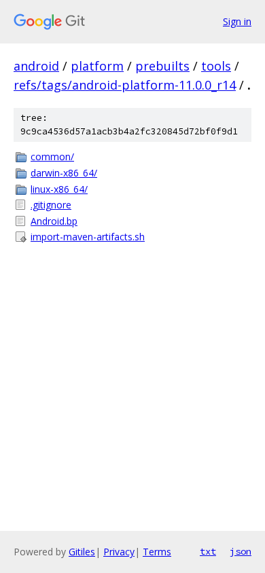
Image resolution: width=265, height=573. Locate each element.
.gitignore (51, 204)
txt (208, 551)
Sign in (237, 21)
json (240, 551)
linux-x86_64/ (59, 189)
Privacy (119, 551)
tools (216, 66)
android (36, 66)
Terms (157, 551)
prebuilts (162, 66)
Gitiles (82, 551)
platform (97, 66)
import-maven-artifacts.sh (88, 236)
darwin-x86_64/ (64, 172)
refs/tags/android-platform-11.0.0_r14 (125, 85)
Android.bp (54, 221)
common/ (52, 156)
